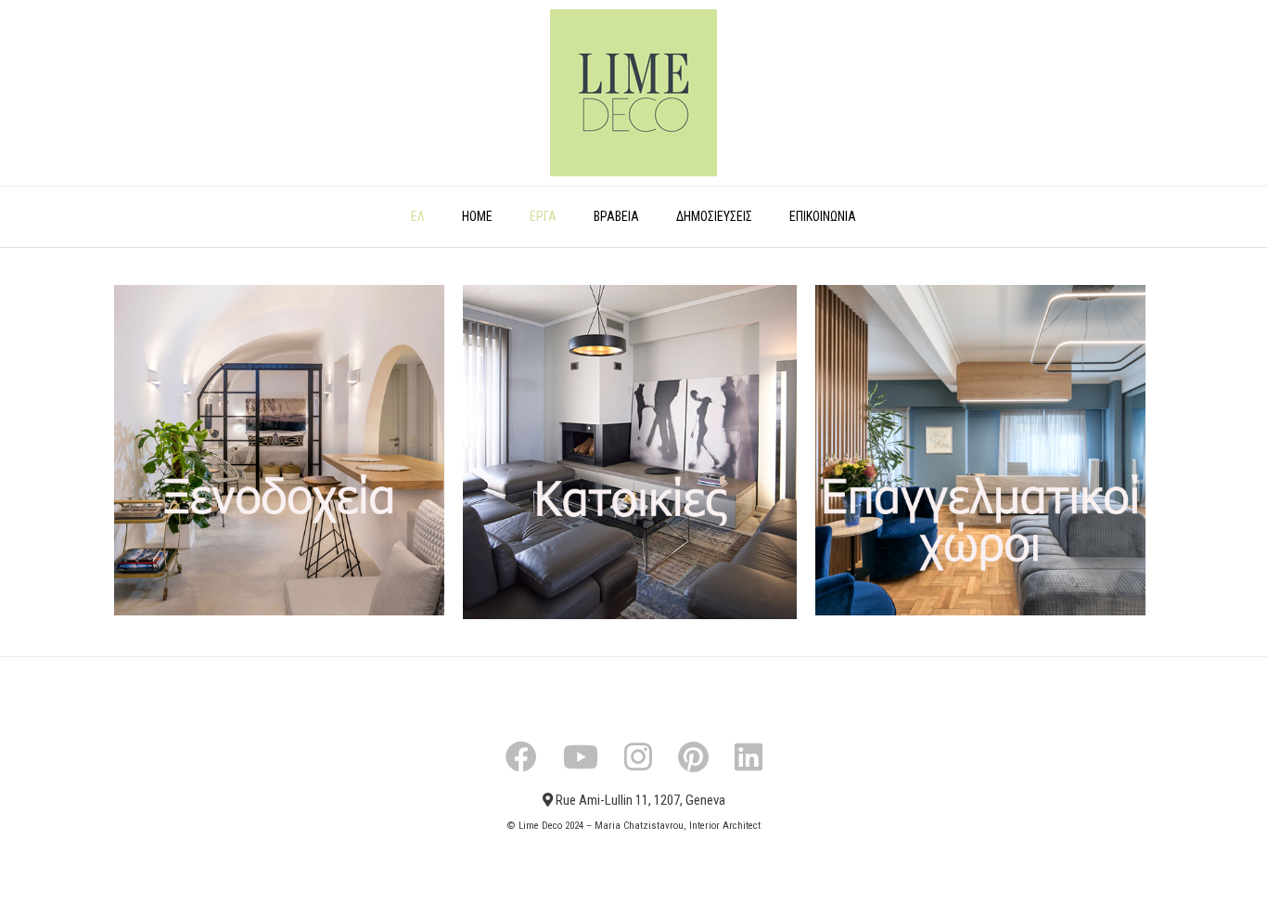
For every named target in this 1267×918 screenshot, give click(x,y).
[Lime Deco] (633, 92)
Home (477, 216)
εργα (543, 216)
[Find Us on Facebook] (521, 756)
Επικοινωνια (822, 216)
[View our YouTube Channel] (580, 756)
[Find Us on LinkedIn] (748, 756)
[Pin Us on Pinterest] (693, 756)
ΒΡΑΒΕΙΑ (616, 216)
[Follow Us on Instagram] (638, 756)
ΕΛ (418, 216)
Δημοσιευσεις (714, 216)
